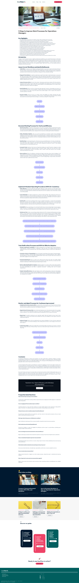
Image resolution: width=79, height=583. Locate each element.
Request (27, 540)
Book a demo (39, 563)
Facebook (43, 577)
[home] (21, 2)
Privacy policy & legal (8, 581)
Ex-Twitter (43, 578)
